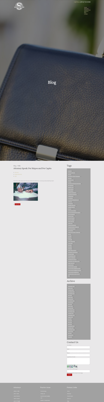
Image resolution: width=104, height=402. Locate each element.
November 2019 (71, 311)
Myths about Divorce (72, 250)
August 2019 (70, 317)
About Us (86, 11)
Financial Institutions (72, 225)
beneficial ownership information (74, 183)
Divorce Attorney (71, 214)
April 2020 (70, 304)
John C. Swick (16, 393)
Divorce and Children (72, 210)
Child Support (70, 190)
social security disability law (73, 272)
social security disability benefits (74, 268)
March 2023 (70, 297)
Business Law (70, 187)
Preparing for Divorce (72, 259)
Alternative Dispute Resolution (74, 176)
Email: (68, 349)
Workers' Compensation (45, 400)
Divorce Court (70, 216)
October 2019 (70, 313)
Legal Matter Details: (71, 356)
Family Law (70, 223)
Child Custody (70, 189)
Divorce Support (71, 219)
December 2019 (71, 309)
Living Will (70, 239)
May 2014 (70, 337)
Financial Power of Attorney (73, 227)
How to (69, 234)
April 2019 (70, 324)
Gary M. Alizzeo (17, 396)
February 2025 (71, 290)
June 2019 (70, 320)
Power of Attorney (71, 257)
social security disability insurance (74, 270)
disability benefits (71, 207)
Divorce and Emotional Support (74, 212)
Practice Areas (87, 10)
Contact (86, 14)
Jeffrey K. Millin (16, 391)
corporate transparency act (73, 199)
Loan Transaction (71, 241)
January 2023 (70, 299)
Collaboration (70, 196)
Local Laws (70, 243)
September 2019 (71, 315)
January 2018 (70, 335)
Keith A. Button (17, 398)
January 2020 (70, 308)
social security (71, 265)
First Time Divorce (71, 228)
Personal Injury (43, 391)
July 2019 (70, 319)
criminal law (70, 203)
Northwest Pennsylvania (73, 252)
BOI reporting (70, 185)
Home (85, 7)
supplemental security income (74, 274)
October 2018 (70, 328)
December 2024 (71, 291)
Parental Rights (71, 254)
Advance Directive (71, 172)
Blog (85, 12)
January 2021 (70, 302)
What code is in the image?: (72, 369)
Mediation (70, 248)
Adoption (70, 171)
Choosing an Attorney (72, 194)
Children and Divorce (72, 192)
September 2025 (71, 286)
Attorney (17, 172)
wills (16, 176)
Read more (17, 204)
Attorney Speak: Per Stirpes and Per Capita (32, 168)
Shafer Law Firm (71, 263)
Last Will (69, 236)
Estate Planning (18, 174)
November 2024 (71, 293)
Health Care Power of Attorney (74, 232)
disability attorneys (71, 205)
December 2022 (71, 300)
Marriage (70, 245)
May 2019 (70, 322)
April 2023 (70, 295)
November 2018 (71, 326)
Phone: (68, 353)
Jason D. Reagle (17, 401)
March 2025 (70, 288)
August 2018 (70, 331)
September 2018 (71, 329)
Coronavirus (70, 198)
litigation (69, 237)
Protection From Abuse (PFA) (74, 261)
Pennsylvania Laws (71, 256)
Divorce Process (71, 218)
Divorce (69, 209)
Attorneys (86, 8)
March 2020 (70, 306)
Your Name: (69, 345)
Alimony (69, 174)
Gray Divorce (70, 230)
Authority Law (70, 180)
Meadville (70, 246)
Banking (69, 181)
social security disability (72, 266)
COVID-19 (70, 201)
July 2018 (70, 333)
